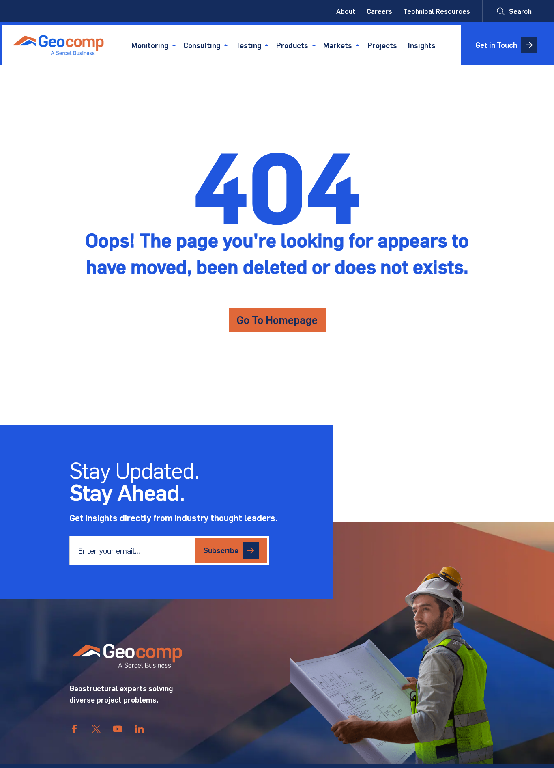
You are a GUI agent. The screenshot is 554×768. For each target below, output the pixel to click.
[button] (514, 11)
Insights (422, 45)
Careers (379, 11)
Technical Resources (436, 11)
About (345, 11)
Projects (382, 45)
